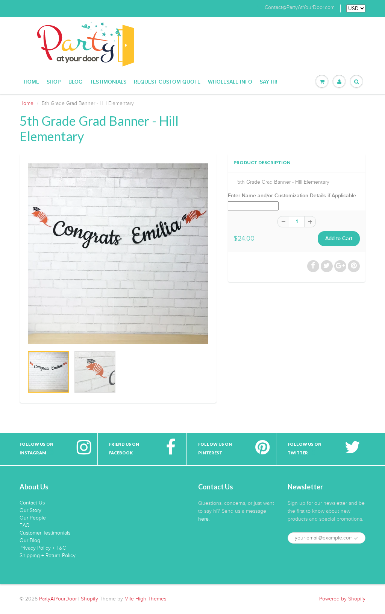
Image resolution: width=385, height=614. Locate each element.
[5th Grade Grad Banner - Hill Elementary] (118, 254)
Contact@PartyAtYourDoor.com (300, 8)
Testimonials (108, 82)
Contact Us (32, 503)
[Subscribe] (356, 538)
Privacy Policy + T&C (43, 548)
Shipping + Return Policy (48, 555)
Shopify (89, 599)
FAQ (25, 525)
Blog (75, 82)
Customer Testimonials (45, 533)
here (203, 519)
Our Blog (30, 540)
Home (31, 82)
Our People (33, 518)
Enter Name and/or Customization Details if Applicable (292, 195)
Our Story (30, 510)
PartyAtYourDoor (58, 599)
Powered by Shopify (342, 599)
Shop (54, 82)
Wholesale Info (230, 82)
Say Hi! (268, 82)
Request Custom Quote (167, 82)
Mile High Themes (145, 599)
